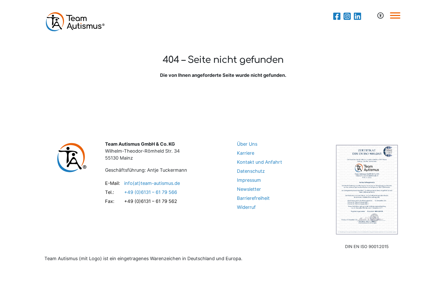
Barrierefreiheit (253, 198)
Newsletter (249, 189)
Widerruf (246, 207)
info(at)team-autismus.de (152, 183)
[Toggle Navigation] (395, 15)
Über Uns (247, 144)
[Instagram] (347, 16)
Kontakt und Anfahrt (259, 162)
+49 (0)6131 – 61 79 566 (150, 192)
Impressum (249, 180)
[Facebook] (337, 16)
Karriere (245, 153)
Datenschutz (251, 171)
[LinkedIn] (357, 16)
